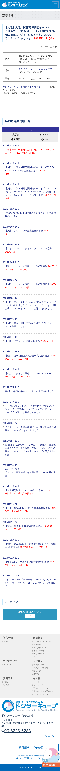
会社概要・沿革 (38, 665)
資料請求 (5, 682)
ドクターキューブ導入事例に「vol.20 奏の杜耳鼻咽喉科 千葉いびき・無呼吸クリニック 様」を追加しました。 (30, 582)
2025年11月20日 (11, 163)
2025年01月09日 (11, 576)
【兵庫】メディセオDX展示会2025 (30, 341)
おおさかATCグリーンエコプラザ (35, 69)
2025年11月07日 (11, 209)
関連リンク (36, 671)
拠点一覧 (49, 736)
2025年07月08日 (11, 402)
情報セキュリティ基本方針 (43, 691)
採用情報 (35, 674)
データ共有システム (40, 648)
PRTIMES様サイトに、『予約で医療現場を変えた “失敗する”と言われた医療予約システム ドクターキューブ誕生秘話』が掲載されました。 (30, 409)
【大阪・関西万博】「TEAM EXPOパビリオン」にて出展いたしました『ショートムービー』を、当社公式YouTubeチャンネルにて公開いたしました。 (30, 305)
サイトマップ (37, 685)
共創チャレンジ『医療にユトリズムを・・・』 (26, 87)
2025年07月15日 (11, 319)
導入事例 (5, 641)
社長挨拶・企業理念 (40, 668)
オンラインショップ (40, 694)
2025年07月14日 (11, 387)
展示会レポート (38, 651)
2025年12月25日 (11, 145)
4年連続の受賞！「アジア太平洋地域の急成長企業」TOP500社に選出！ (30, 472)
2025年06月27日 (11, 423)
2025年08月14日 (11, 298)
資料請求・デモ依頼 (31, 747)
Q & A (34, 657)
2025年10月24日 (11, 227)
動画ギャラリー (38, 654)
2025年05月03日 (11, 441)
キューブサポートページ (30, 757)
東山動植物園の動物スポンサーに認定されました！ (30, 391)
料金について (7, 665)
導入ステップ (37, 645)
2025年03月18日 (11, 465)
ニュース (35, 682)
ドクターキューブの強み (42, 641)
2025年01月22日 (11, 486)
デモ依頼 (5, 685)
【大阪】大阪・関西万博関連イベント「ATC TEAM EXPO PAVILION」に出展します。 (30, 170)
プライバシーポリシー (41, 688)
